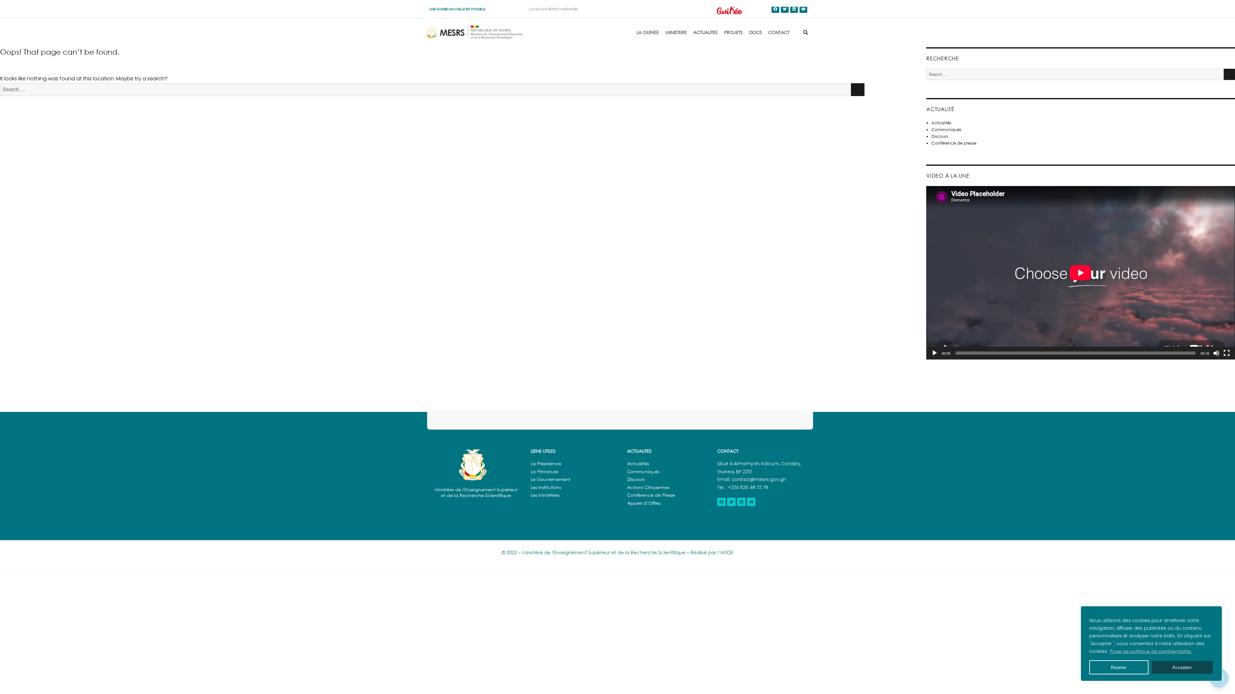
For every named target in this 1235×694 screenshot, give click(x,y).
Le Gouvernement (551, 479)
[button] (805, 32)
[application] (1080, 273)
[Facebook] (775, 9)
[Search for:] (425, 89)
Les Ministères (545, 495)
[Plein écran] (1226, 353)
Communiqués (946, 129)
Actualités (941, 122)
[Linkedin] (794, 9)
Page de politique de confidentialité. (1151, 651)
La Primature (544, 471)
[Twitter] (785, 9)
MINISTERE (676, 32)
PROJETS (733, 32)
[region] (1151, 643)
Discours (939, 136)
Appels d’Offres (644, 503)
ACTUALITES (705, 32)
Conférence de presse (953, 143)
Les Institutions (546, 487)
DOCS (755, 32)
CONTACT (779, 32)
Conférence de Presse (651, 495)
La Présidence (546, 463)
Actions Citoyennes (648, 487)
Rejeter (1119, 667)
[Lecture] (934, 353)
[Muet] (1216, 353)
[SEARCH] (857, 89)
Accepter (1182, 667)
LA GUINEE (647, 32)
